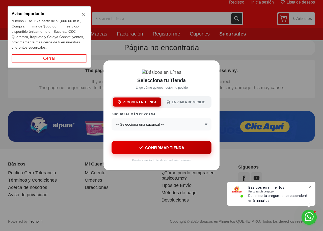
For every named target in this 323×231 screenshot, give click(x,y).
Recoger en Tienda (139, 102)
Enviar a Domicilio (188, 102)
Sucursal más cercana (134, 114)
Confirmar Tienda (164, 147)
